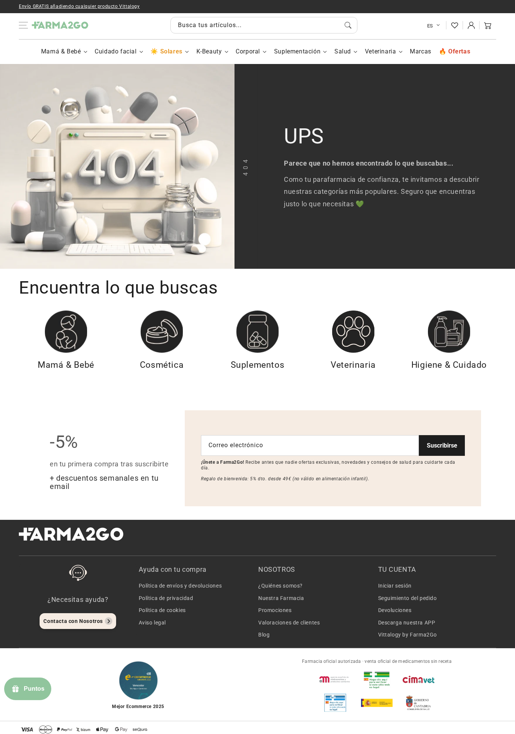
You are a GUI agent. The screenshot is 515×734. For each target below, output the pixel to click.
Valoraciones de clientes (289, 623)
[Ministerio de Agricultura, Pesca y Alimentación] (376, 703)
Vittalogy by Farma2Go (407, 635)
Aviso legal (152, 623)
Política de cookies (162, 610)
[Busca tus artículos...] (348, 25)
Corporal (248, 51)
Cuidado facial (115, 51)
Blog (264, 635)
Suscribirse (442, 445)
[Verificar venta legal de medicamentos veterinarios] (335, 703)
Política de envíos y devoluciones (180, 586)
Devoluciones (395, 610)
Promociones (275, 610)
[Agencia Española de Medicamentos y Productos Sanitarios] (335, 679)
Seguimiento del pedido (407, 598)
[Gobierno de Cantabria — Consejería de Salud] (418, 703)
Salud (342, 51)
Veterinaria (380, 51)
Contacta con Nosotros (73, 621)
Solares (171, 51)
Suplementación (297, 51)
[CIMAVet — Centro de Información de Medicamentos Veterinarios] (418, 679)
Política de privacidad (166, 598)
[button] (488, 25)
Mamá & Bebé (61, 51)
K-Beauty (209, 51)
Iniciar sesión (395, 586)
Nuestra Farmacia (281, 598)
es (430, 26)
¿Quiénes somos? (280, 586)
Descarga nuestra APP (406, 623)
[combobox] (263, 25)
